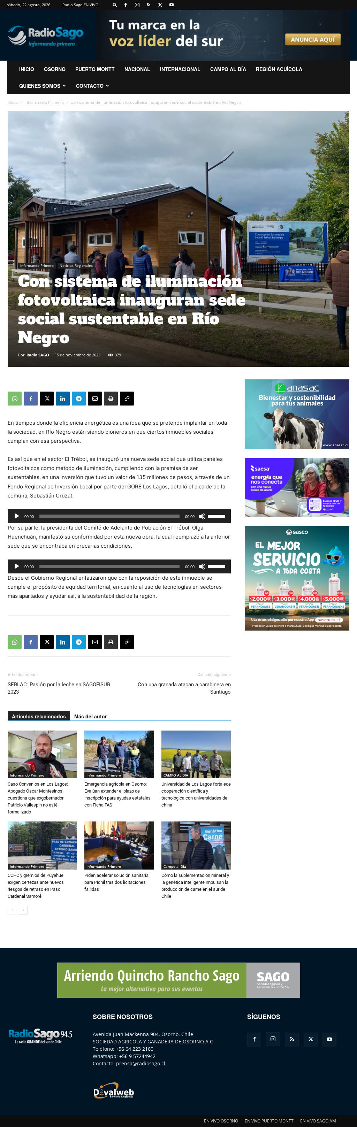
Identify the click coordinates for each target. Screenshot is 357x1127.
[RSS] (148, 5)
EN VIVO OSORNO (221, 1121)
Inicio (13, 102)
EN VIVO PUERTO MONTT (269, 1121)
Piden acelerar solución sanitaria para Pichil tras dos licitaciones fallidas (116, 882)
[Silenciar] (202, 516)
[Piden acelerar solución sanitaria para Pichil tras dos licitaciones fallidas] (119, 845)
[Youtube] (171, 5)
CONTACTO (90, 85)
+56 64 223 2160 (134, 1048)
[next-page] (23, 910)
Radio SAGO (37, 354)
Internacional (180, 68)
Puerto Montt (95, 68)
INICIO (26, 68)
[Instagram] (137, 5)
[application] (119, 516)
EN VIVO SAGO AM (318, 1121)
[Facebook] (125, 5)
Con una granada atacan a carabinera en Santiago (184, 688)
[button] (115, 4)
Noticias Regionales (76, 265)
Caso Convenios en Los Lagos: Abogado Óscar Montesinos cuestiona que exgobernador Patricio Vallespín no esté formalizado (38, 798)
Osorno (55, 68)
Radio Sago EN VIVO (80, 4)
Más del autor (90, 716)
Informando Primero (44, 102)
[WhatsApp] (15, 399)
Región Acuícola (279, 68)
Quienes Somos (39, 85)
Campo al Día (228, 68)
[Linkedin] (63, 399)
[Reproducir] (16, 516)
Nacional (137, 68)
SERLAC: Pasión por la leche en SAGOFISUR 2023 (59, 688)
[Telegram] (79, 399)
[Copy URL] (127, 399)
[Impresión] (111, 399)
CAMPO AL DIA (176, 775)
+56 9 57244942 (137, 1056)
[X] (160, 5)
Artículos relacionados (39, 716)
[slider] (217, 515)
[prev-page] (12, 910)
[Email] (95, 399)
